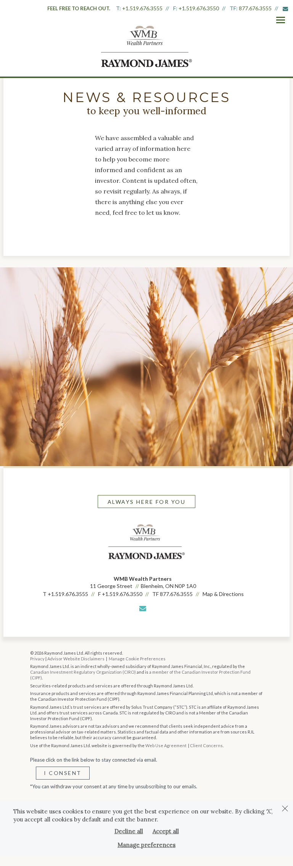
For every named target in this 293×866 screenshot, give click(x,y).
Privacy (37, 658)
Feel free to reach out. (78, 8)
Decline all (128, 831)
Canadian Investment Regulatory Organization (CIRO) (83, 671)
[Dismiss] (285, 808)
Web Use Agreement (166, 745)
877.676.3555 (255, 8)
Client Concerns (206, 745)
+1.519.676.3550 (199, 8)
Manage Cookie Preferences (137, 658)
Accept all (166, 831)
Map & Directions (223, 594)
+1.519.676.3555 (142, 8)
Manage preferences (146, 844)
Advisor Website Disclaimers (76, 658)
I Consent (63, 773)
